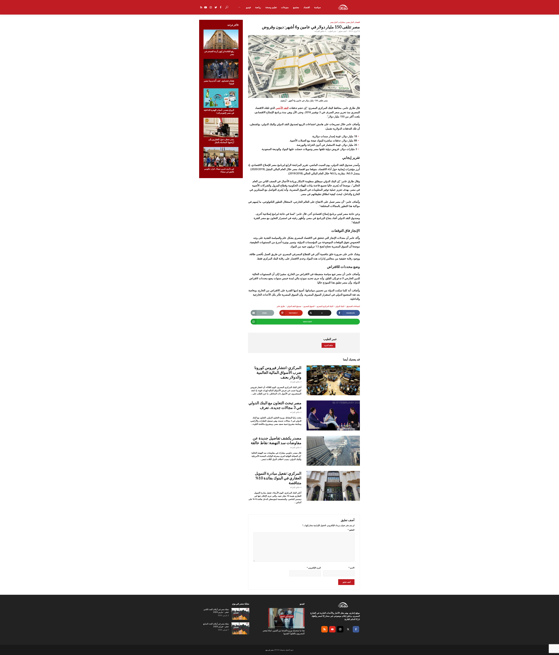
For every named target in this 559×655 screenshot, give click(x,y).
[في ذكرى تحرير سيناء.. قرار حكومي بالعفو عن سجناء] (221, 157)
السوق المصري (308, 306)
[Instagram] (340, 629)
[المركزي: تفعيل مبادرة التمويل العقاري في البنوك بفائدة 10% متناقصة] (333, 486)
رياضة (258, 7)
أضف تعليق (342, 31)
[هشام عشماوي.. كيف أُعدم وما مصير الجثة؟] (221, 69)
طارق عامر (281, 306)
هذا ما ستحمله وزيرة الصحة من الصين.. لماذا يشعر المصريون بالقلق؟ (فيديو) (284, 632)
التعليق (351, 530)
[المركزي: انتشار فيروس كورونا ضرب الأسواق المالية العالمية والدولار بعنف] (333, 380)
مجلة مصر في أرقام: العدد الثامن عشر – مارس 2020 (216, 610)
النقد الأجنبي (282, 108)
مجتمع (296, 7)
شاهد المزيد (328, 345)
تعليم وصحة (271, 7)
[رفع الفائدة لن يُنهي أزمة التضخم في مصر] (221, 39)
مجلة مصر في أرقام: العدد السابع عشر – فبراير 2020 (216, 625)
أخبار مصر (350, 22)
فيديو (248, 7)
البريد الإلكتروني (314, 567)
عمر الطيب (332, 31)
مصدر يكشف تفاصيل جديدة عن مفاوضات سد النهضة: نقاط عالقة (276, 440)
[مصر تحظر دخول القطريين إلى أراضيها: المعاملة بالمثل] (221, 127)
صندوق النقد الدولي (294, 306)
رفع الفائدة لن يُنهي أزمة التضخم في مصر (219, 52)
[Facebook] (356, 629)
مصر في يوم (270, 650)
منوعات (285, 7)
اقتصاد (307, 7)
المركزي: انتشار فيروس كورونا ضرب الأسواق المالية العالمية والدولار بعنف (277, 372)
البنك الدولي (339, 306)
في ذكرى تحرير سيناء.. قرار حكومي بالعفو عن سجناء (219, 170)
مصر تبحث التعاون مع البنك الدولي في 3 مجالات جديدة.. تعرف (274, 405)
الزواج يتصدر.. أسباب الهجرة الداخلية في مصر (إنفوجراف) (219, 111)
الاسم (351, 567)
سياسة (317, 7)
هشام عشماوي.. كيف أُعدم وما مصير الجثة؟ (219, 82)
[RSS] (324, 629)
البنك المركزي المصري (325, 306)
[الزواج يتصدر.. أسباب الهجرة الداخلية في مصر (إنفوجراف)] (221, 98)
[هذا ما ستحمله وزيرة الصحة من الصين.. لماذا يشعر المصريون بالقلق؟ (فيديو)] (279, 618)
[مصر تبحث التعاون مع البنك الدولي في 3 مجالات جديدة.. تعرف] (333, 415)
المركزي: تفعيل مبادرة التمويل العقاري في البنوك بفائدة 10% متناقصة (278, 478)
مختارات (342, 22)
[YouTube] (332, 629)
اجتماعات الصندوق (353, 306)
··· (239, 7)
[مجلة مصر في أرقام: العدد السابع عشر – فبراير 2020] (240, 628)
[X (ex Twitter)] (348, 629)
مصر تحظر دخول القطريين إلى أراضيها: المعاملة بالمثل (221, 140)
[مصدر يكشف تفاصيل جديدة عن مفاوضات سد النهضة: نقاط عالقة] (333, 451)
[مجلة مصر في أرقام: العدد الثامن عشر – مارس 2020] (240, 614)
